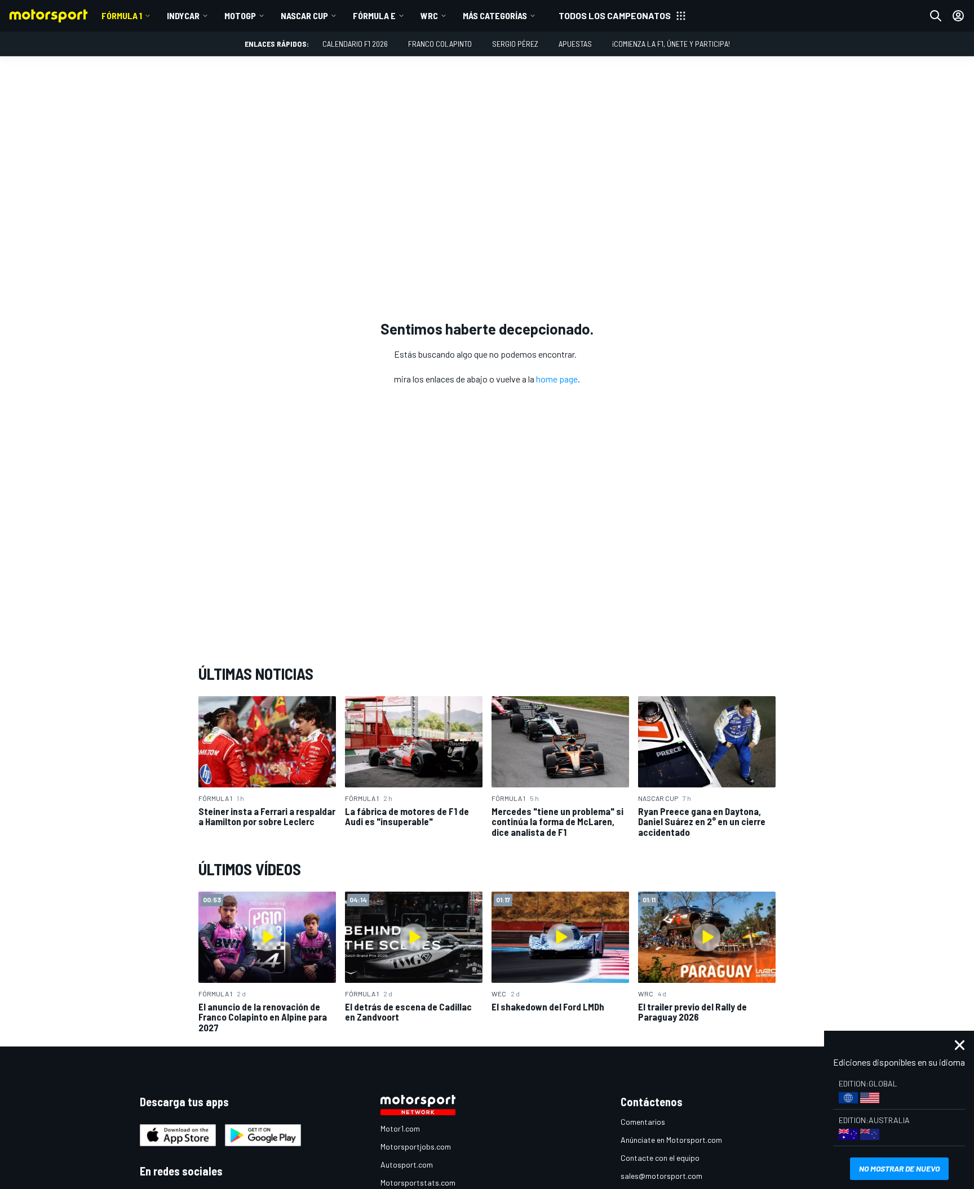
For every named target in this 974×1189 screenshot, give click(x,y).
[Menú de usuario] (958, 16)
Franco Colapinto (440, 43)
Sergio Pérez (515, 43)
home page (557, 378)
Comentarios (643, 1121)
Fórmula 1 (121, 15)
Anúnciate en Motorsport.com (671, 1140)
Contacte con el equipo (660, 1158)
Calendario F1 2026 (355, 43)
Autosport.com (406, 1164)
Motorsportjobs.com (415, 1146)
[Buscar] (935, 16)
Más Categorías (495, 15)
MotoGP (240, 15)
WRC (429, 15)
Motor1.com (400, 1128)
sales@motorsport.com (661, 1176)
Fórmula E (374, 15)
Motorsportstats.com (417, 1182)
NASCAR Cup (304, 15)
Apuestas (575, 43)
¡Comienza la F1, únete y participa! (671, 43)
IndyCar (183, 15)
